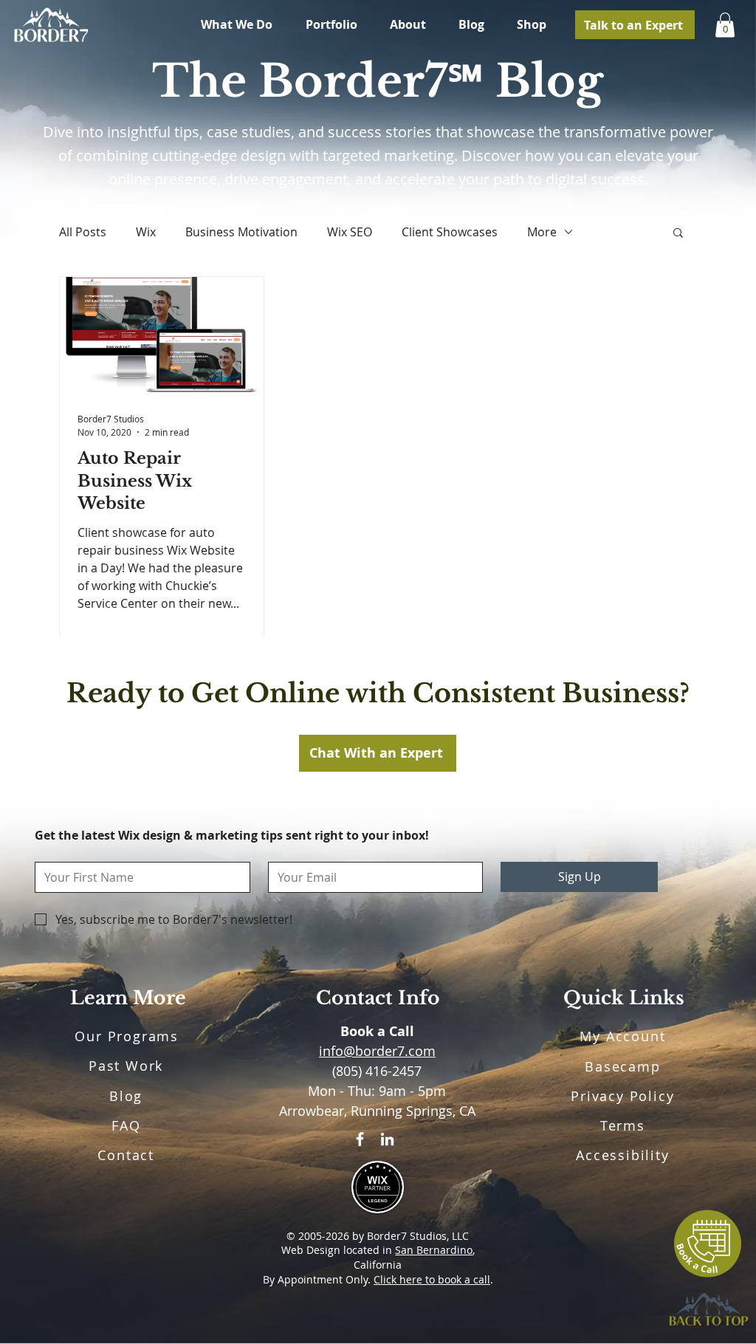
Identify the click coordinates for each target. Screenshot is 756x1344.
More (542, 232)
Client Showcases (450, 232)
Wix (146, 232)
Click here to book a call (432, 1279)
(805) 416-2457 (377, 1071)
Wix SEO (349, 232)
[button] (678, 233)
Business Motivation (241, 232)
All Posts (82, 232)
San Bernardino (433, 1250)
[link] (725, 25)
